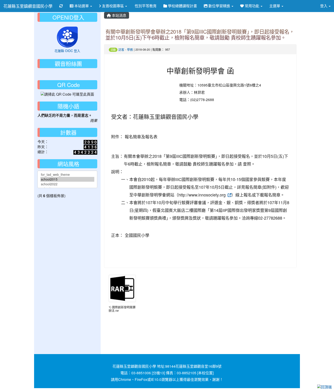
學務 (130, 49)
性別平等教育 (145, 5)
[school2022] (67, 184)
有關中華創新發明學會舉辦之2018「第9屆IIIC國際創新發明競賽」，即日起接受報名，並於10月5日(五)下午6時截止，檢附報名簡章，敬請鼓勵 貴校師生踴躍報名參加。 (199, 34)
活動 (113, 50)
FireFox (141, 379)
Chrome (124, 379)
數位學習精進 (219, 5)
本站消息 (118, 15)
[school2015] (67, 179)
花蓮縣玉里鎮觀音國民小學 (27, 6)
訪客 (121, 49)
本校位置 (205, 372)
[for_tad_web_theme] (67, 174)
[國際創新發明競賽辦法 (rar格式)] (122, 288)
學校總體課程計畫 (182, 5)
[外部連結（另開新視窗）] (229, 195)
